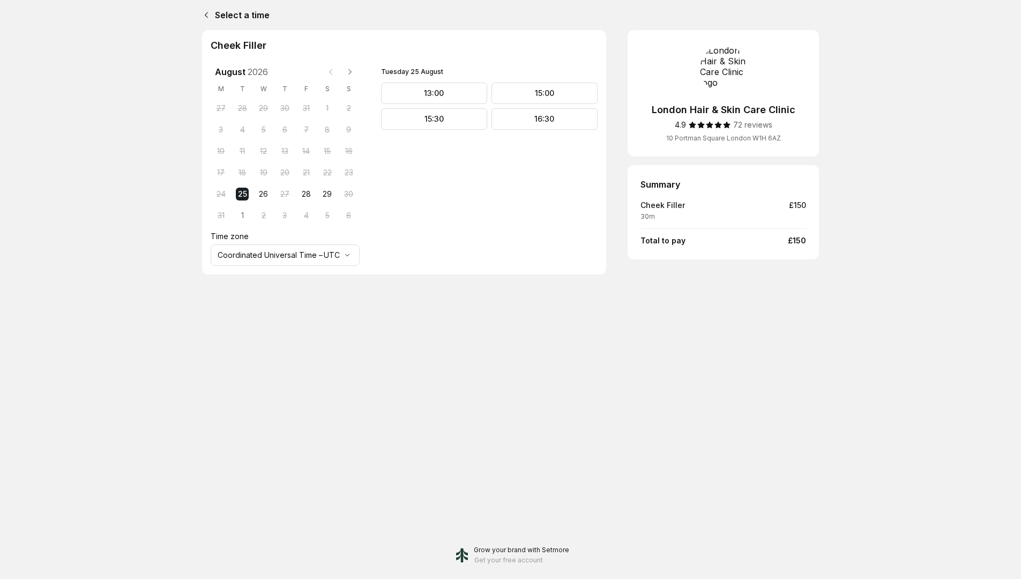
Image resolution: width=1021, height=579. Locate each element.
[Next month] (350, 71)
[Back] (204, 15)
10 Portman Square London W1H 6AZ (723, 138)
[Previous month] (330, 71)
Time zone (230, 236)
